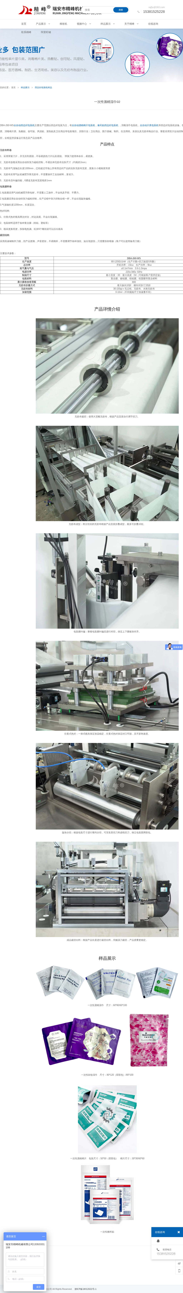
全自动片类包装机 (149, 125)
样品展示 (25, 87)
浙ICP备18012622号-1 (86, 1289)
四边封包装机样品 (43, 87)
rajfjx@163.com (157, 7)
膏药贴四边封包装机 (107, 125)
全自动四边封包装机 (24, 125)
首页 (13, 87)
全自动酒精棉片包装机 (83, 125)
